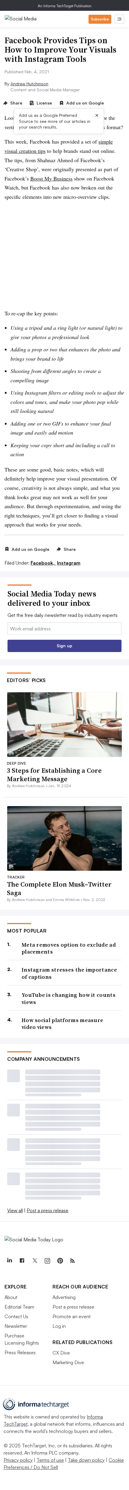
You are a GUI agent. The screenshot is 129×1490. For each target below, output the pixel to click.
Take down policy (86, 1460)
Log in (59, 1326)
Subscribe (100, 19)
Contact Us (16, 1316)
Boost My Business (51, 178)
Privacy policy (18, 1460)
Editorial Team (19, 1307)
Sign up (64, 645)
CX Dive (61, 1353)
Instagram (68, 563)
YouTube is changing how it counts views (69, 998)
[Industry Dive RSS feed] (72, 1261)
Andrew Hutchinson (29, 83)
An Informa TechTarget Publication (65, 6)
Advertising (64, 1297)
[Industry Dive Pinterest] (59, 1261)
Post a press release (47, 1210)
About (10, 1297)
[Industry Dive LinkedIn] (9, 1261)
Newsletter (15, 1326)
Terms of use (50, 1460)
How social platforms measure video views (62, 1024)
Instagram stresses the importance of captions (69, 973)
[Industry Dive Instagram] (47, 1261)
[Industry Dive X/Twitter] (34, 1261)
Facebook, (43, 563)
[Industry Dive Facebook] (22, 1261)
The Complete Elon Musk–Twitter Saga (59, 888)
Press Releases (20, 1352)
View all (15, 1210)
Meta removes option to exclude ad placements (69, 948)
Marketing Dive (68, 1362)
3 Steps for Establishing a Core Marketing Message (54, 775)
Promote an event (71, 1316)
